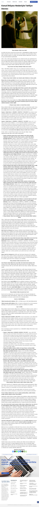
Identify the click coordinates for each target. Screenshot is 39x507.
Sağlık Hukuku (13, 483)
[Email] (24, 451)
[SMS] (26, 451)
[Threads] (22, 451)
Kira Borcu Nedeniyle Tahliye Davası (23, 486)
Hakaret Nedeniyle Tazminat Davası (23, 490)
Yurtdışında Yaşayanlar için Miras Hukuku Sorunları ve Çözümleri (24, 493)
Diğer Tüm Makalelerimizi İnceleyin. (33, 494)
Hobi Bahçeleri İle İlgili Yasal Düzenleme (23, 495)
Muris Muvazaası (13, 490)
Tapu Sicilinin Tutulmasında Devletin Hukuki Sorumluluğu (33, 484)
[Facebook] (13, 451)
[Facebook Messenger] (18, 451)
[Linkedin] (20, 451)
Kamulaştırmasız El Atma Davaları (33, 486)
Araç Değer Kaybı (13, 485)
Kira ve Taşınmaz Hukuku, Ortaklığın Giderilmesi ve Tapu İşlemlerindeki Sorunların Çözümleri (33, 491)
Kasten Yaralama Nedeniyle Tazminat (23, 488)
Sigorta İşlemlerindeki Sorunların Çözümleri (32, 489)
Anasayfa (9, 1)
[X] (15, 451)
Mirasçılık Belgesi (13, 482)
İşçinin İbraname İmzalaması (13, 492)
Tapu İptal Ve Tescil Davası (14, 494)
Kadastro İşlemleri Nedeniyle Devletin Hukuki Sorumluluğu (32, 481)
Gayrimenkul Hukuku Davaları (23, 483)
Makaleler (20, 1)
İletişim (25, 1)
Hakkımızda (15, 1)
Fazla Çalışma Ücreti (14, 488)
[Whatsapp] (17, 451)
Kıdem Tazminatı (13, 486)
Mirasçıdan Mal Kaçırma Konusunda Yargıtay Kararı (24, 481)
